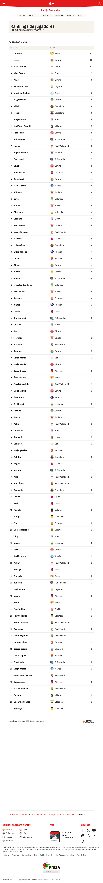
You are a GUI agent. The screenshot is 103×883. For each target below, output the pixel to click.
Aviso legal (15, 855)
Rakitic (17, 457)
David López (20, 655)
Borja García (20, 364)
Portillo (17, 410)
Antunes (18, 351)
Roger (17, 463)
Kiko (16, 477)
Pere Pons (19, 132)
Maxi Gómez (20, 66)
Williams (18, 192)
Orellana (18, 219)
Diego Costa (20, 371)
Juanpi (17, 305)
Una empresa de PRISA (51, 866)
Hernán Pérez (20, 642)
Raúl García (19, 225)
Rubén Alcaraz (21, 622)
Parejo (17, 516)
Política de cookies (46, 855)
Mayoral (18, 238)
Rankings (70, 15)
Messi (17, 113)
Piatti (16, 523)
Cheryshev (19, 212)
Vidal (16, 106)
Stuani (17, 166)
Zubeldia (18, 582)
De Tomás (18, 53)
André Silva (19, 291)
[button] (51, 872)
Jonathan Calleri (22, 93)
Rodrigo (17, 569)
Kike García (19, 73)
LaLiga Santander (50, 10)
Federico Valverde (23, 675)
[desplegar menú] (4, 3)
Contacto (6, 855)
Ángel (16, 80)
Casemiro (18, 629)
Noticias (22, 15)
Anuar (17, 563)
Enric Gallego (20, 252)
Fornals (17, 510)
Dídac (16, 258)
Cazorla (17, 695)
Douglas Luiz (20, 391)
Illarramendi (20, 318)
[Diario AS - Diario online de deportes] (52, 3)
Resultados (33, 15)
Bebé (16, 602)
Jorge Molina (20, 99)
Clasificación (46, 15)
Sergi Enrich (20, 119)
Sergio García (20, 649)
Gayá (16, 199)
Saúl (16, 503)
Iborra (17, 271)
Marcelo (18, 344)
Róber (17, 496)
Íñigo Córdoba (21, 152)
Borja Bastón (20, 668)
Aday (16, 331)
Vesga (17, 543)
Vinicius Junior (21, 635)
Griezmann (19, 682)
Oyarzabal (19, 159)
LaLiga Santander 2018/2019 (61, 814)
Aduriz (17, 417)
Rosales (18, 298)
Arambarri (19, 179)
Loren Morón (20, 357)
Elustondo (19, 662)
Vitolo (17, 596)
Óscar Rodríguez (22, 702)
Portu (16, 549)
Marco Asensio (21, 688)
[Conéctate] (99, 3)
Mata (16, 60)
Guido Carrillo (21, 86)
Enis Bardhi (19, 172)
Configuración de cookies (65, 855)
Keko (16, 424)
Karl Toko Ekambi (22, 126)
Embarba (18, 576)
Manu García (20, 185)
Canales (18, 443)
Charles (17, 324)
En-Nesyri (19, 404)
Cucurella (18, 430)
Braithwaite (19, 589)
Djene (17, 265)
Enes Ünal (19, 483)
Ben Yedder (19, 609)
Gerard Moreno (21, 530)
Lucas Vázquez (21, 232)
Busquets (18, 490)
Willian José (19, 139)
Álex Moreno (20, 377)
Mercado (18, 338)
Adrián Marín (20, 556)
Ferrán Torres (20, 616)
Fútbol (24, 814)
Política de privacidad (29, 855)
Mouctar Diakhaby (23, 285)
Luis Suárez (19, 245)
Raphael (18, 437)
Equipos (81, 15)
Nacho (17, 146)
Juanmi (17, 278)
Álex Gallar (19, 397)
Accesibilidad (81, 855)
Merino (17, 470)
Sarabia (17, 205)
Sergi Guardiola (21, 384)
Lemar (17, 311)
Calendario (59, 15)
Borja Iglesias (20, 450)
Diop (16, 536)
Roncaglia (18, 708)
